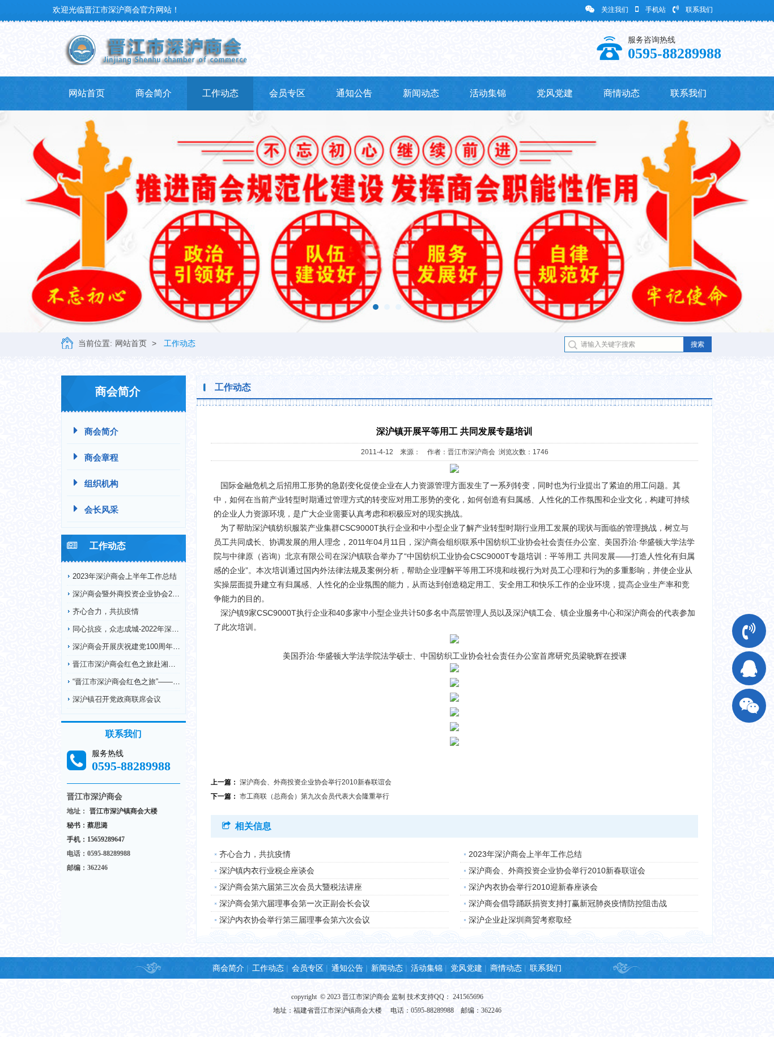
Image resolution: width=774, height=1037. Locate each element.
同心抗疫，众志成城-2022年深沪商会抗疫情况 (148, 629)
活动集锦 (488, 93)
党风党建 (555, 93)
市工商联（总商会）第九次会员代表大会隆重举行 (314, 796)
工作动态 (220, 93)
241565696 (468, 997)
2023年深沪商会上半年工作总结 (125, 576)
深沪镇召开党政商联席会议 (117, 699)
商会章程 (101, 457)
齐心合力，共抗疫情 (106, 611)
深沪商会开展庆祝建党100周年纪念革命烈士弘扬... (156, 646)
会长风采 (101, 509)
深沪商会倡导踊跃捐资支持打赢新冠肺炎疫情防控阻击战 (568, 903)
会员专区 (287, 93)
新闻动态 (421, 93)
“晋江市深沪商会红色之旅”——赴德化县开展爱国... (156, 681)
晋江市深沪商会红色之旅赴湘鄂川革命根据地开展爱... (161, 664)
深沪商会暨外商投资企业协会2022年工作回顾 (147, 594)
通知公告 (354, 93)
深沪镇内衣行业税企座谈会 (266, 870)
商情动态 (621, 93)
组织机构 (101, 483)
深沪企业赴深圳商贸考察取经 (520, 919)
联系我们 (699, 10)
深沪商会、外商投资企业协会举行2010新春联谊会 (316, 782)
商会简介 (153, 93)
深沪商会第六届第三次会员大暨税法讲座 (290, 886)
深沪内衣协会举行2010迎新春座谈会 (533, 886)
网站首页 (87, 93)
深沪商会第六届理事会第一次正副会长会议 (294, 903)
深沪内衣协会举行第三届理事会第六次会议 (294, 919)
